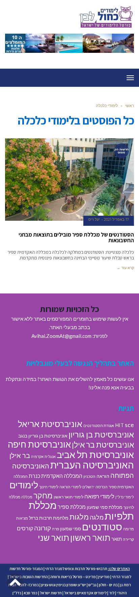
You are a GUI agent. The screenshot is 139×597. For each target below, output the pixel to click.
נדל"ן (16, 592)
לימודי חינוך (48, 486)
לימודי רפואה (99, 496)
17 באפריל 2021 (116, 219)
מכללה (26, 497)
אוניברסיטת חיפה (39, 444)
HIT (119, 425)
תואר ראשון (90, 537)
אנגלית (50, 456)
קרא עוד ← (125, 268)
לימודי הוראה (70, 486)
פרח (55, 528)
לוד (111, 592)
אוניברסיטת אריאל (50, 424)
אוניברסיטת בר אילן (103, 444)
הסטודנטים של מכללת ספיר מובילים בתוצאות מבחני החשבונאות (76, 237)
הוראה (102, 476)
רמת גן (125, 584)
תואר (116, 539)
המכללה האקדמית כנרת (55, 475)
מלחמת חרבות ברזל (48, 518)
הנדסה (101, 486)
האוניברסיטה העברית (92, 464)
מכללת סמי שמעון (104, 507)
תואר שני (53, 537)
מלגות (79, 516)
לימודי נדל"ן (124, 497)
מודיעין (104, 576)
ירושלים (88, 487)
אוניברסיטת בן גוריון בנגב (42, 435)
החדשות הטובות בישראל (28, 576)
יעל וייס (94, 219)
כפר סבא (30, 592)
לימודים (23, 484)
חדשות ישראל (51, 592)
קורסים (25, 528)
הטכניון (89, 476)
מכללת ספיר (72, 506)
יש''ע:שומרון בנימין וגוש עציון (63, 584)
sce (129, 424)
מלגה (97, 517)
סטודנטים (102, 526)
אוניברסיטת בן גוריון (101, 434)
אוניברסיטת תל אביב (95, 454)
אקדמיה (37, 456)
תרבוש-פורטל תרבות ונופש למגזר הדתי (76, 568)
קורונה (42, 528)
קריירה (128, 539)
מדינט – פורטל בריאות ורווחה (73, 576)
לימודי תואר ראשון (68, 496)
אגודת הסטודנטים (98, 425)
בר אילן (19, 455)
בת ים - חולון (108, 584)
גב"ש (92, 584)
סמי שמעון (70, 528)
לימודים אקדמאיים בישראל (85, 592)
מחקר (43, 495)
